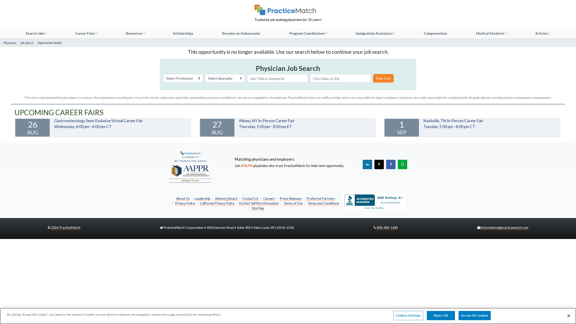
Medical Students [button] (490, 33)
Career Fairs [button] (85, 33)
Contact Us (250, 198)
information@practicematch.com (504, 228)
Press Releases (291, 198)
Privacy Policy (185, 203)
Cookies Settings (408, 315)
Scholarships (183, 33)
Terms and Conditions (323, 203)
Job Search (27, 43)
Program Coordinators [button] (307, 33)
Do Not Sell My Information (259, 203)
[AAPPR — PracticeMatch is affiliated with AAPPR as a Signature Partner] (190, 167)
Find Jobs (383, 78)
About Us (183, 198)
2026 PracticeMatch (65, 228)
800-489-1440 (387, 228)
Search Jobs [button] (35, 33)
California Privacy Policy (217, 203)
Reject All (441, 315)
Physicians (10, 43)
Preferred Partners (320, 198)
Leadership (202, 198)
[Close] (569, 316)
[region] (288, 316)
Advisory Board (226, 198)
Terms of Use (293, 203)
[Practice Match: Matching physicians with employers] (288, 10)
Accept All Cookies (474, 315)
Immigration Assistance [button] (374, 33)
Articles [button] (541, 33)
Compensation (435, 33)
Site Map (258, 208)
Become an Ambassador (241, 33)
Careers (269, 198)
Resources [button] (134, 33)
